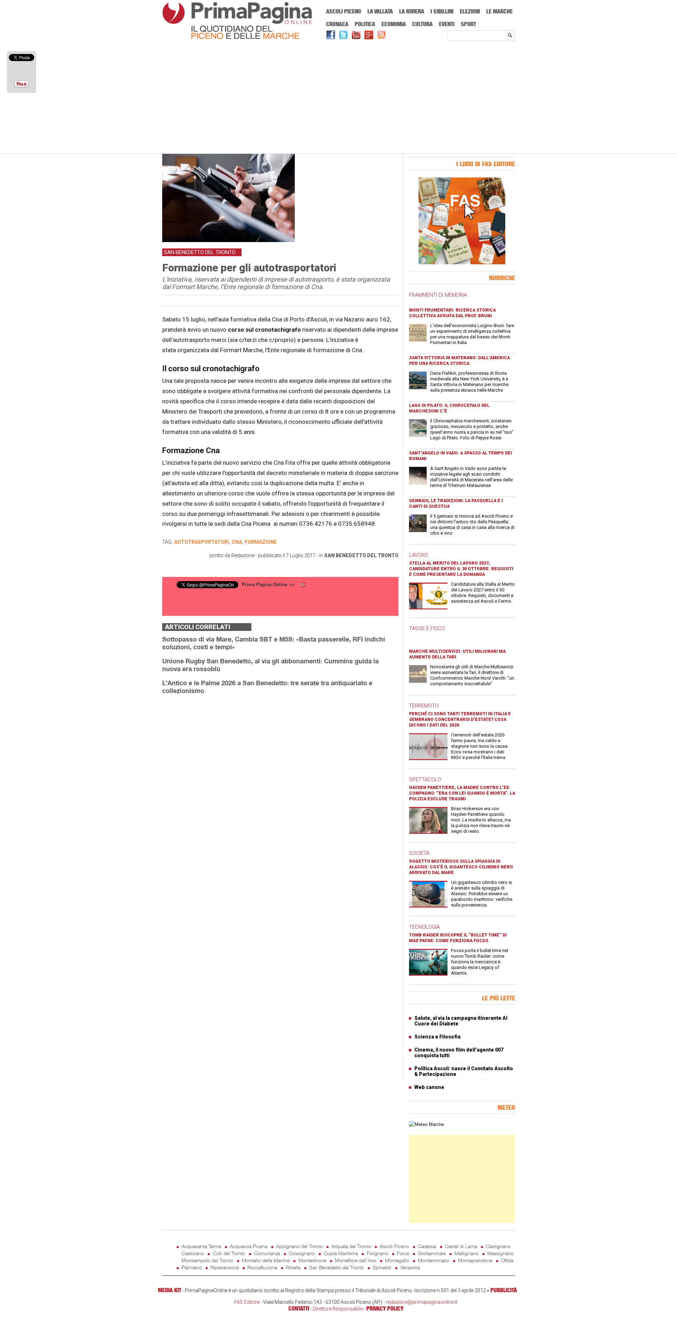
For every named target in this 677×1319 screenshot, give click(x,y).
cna (237, 542)
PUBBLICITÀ (503, 1290)
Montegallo (397, 1260)
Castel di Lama (461, 1246)
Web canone (429, 1087)
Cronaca (337, 24)
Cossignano (302, 1253)
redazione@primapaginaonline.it (421, 1302)
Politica (365, 24)
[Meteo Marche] (426, 1124)
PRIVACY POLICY (384, 1308)
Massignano (500, 1253)
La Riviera (411, 11)
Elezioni (470, 11)
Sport (468, 24)
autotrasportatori (201, 542)
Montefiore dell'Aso (355, 1260)
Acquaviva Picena (248, 1246)
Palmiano (192, 1267)
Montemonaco (433, 1260)
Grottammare (432, 1253)
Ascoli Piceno (343, 11)
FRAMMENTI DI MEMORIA (438, 295)
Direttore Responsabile (338, 1309)
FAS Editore (247, 1302)
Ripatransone (225, 1267)
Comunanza (267, 1253)
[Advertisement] (338, 97)
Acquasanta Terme (201, 1246)
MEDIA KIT (169, 1290)
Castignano (498, 1246)
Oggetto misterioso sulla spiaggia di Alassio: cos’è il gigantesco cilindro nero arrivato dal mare (461, 867)
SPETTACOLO (425, 779)
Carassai (427, 1246)
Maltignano (466, 1253)
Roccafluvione (262, 1267)
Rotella (293, 1267)
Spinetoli (382, 1267)
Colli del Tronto (229, 1253)
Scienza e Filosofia (437, 1037)
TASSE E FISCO (427, 628)
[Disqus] (280, 789)
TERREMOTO (424, 706)
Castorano (193, 1253)
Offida (507, 1260)
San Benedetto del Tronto (361, 555)
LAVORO (418, 555)
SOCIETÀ (419, 853)
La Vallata (380, 11)
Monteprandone (475, 1260)
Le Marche (499, 11)
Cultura (422, 24)
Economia (394, 24)
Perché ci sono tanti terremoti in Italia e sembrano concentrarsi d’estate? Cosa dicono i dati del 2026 (460, 719)
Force (403, 1253)
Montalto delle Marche (265, 1260)
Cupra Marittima (341, 1253)
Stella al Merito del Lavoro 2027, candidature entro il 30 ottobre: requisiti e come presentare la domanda (461, 569)
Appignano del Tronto (299, 1246)
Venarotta (410, 1267)
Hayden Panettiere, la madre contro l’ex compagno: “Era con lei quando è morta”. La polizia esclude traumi (462, 793)
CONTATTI (298, 1308)
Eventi (447, 24)
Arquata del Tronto (351, 1246)
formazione (261, 542)
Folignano (377, 1253)
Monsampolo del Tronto (207, 1260)
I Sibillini (442, 11)
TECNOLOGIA (424, 927)
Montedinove (312, 1260)
